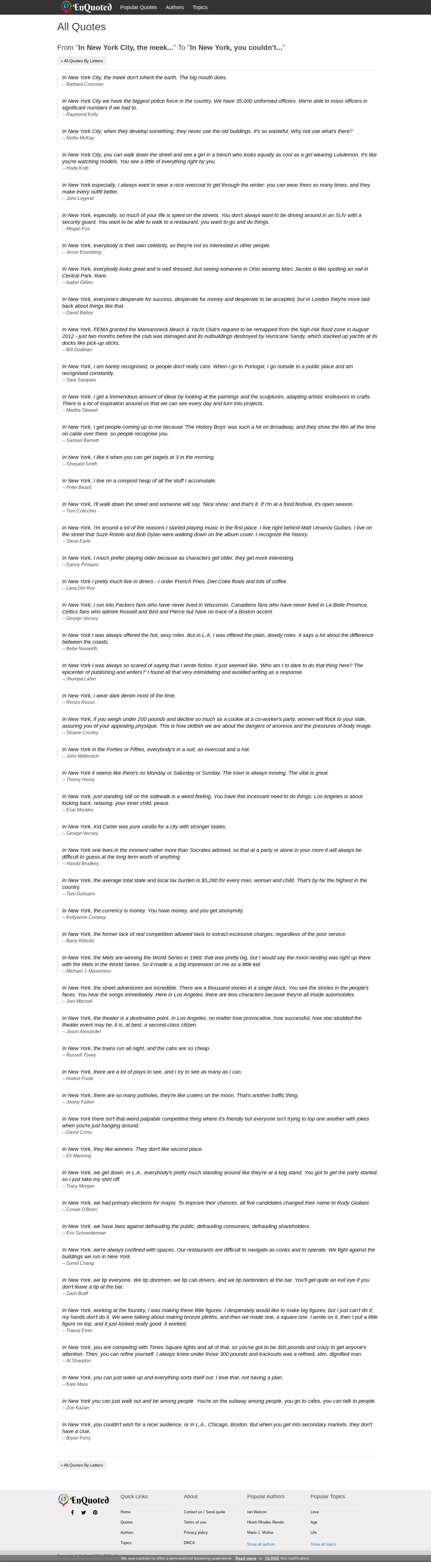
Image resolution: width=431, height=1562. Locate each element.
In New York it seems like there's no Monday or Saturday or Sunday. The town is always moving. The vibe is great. (195, 773)
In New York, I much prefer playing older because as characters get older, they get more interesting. (178, 558)
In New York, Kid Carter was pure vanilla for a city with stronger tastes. (144, 827)
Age (313, 1522)
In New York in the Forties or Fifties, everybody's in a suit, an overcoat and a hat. (156, 749)
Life (313, 1532)
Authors (175, 7)
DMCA (189, 1543)
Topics (200, 7)
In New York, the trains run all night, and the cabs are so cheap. (136, 1048)
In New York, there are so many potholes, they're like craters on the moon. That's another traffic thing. (180, 1095)
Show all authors (261, 1544)
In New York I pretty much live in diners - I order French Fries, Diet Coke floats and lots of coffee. (175, 581)
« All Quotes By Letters (82, 60)
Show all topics (323, 1544)
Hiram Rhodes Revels (265, 1522)
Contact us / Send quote (204, 1512)
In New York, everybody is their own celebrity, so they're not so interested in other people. (166, 245)
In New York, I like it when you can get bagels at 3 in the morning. (138, 457)
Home (125, 1512)
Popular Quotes (138, 7)
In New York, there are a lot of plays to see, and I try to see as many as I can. (152, 1072)
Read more (246, 1558)
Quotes (127, 1522)
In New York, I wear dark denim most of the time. (119, 696)
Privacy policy (196, 1532)
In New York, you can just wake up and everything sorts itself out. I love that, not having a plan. (172, 1378)
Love (314, 1512)
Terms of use (195, 1522)
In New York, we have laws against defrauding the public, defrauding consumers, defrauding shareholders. (186, 1226)
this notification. (287, 1558)
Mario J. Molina (260, 1532)
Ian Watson (257, 1512)
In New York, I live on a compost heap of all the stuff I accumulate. (139, 481)
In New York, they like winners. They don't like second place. (132, 1149)
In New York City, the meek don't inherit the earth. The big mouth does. (144, 77)
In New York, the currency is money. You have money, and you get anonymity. (153, 911)
